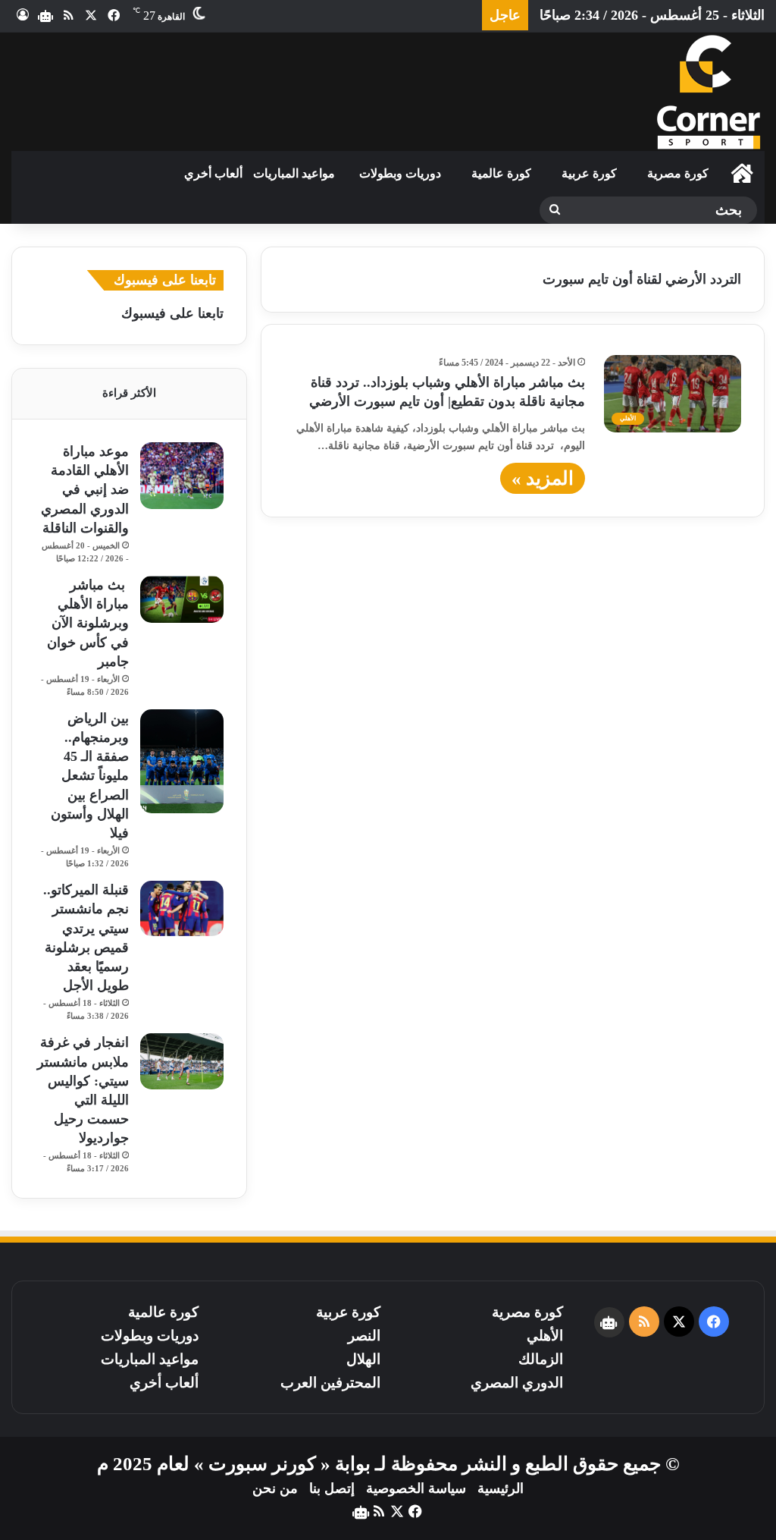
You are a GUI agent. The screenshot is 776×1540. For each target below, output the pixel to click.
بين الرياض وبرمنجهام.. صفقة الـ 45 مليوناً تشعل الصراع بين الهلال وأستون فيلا (90, 776)
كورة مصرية (678, 173)
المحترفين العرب (330, 1383)
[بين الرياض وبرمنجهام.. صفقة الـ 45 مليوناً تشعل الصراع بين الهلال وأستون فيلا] (182, 761)
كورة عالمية (501, 173)
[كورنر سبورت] (708, 92)
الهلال (363, 1359)
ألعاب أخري (213, 173)
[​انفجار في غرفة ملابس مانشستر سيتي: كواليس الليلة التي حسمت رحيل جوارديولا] (182, 1061)
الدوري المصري (517, 1383)
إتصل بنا (332, 1488)
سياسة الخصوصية (416, 1488)
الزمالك (540, 1359)
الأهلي (545, 1336)
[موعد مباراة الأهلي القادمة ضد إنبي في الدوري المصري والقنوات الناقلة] (182, 475)
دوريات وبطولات (400, 173)
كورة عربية (589, 173)
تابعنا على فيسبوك (172, 313)
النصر (364, 1336)
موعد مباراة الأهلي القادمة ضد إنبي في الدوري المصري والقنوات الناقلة (85, 490)
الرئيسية (500, 1488)
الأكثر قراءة (129, 393)
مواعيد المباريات (294, 173)
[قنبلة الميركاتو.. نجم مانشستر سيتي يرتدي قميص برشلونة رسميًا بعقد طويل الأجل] (182, 908)
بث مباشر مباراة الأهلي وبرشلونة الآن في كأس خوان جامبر (88, 623)
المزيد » (543, 478)
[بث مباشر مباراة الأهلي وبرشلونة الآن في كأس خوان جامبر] (182, 599)
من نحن (275, 1488)
